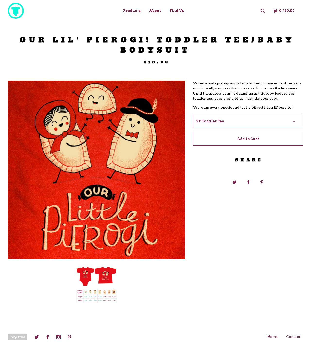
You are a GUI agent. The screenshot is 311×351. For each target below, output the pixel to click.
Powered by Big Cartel (17, 337)
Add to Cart (248, 139)
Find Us (177, 11)
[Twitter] (37, 338)
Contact (293, 337)
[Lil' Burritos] (33, 11)
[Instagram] (58, 338)
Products (132, 11)
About (155, 11)
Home (272, 337)
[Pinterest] (69, 338)
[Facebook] (48, 338)
